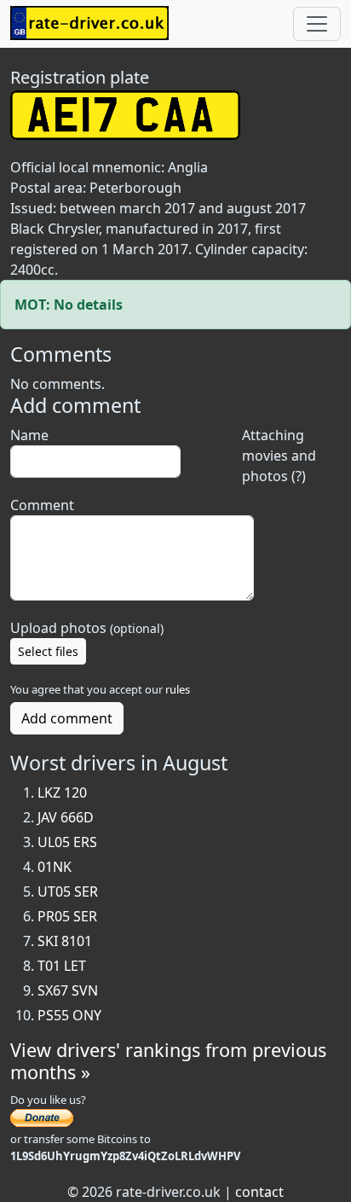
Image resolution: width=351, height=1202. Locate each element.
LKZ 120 (62, 792)
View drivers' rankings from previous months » (168, 1060)
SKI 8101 (64, 941)
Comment (42, 505)
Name (29, 435)
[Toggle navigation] (317, 24)
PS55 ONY (69, 1015)
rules (177, 689)
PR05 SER (67, 916)
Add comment (66, 718)
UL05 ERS (67, 842)
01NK (54, 866)
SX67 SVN (67, 990)
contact (259, 1191)
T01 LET (61, 965)
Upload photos (87, 627)
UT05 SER (67, 891)
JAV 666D (65, 817)
